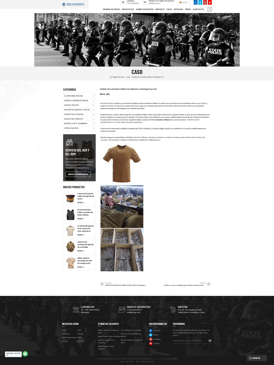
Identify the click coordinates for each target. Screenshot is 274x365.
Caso (79, 330)
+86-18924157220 (133, 3)
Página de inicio (111, 9)
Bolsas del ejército (73, 119)
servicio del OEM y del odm (77, 152)
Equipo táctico (71, 105)
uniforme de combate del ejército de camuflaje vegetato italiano (85, 245)
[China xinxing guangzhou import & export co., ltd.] (73, 4)
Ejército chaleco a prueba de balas (131, 341)
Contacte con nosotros (77, 174)
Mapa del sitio (129, 362)
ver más (79, 202)
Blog (122, 362)
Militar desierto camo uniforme (106, 347)
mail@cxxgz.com (154, 3)
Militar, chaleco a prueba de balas (108, 331)
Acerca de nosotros (69, 337)
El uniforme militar (73, 96)
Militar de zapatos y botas (77, 109)
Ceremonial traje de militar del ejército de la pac (85, 196)
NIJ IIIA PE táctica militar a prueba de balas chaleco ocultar (85, 212)
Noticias (178, 9)
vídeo (188, 9)
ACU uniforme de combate (131, 330)
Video (79, 337)
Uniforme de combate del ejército (130, 335)
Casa (64, 330)
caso (169, 9)
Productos (128, 9)
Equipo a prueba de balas (76, 100)
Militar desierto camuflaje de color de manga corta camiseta (84, 261)
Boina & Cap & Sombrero (75, 123)
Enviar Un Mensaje (256, 359)
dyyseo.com (155, 359)
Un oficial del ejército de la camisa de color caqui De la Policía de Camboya (85, 228)
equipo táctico (185, 137)
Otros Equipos (71, 128)
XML (137, 362)
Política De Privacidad (147, 362)
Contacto (198, 9)
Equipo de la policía (73, 114)
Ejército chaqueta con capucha (106, 341)
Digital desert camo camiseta (109, 336)
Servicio (159, 9)
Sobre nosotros (144, 9)
